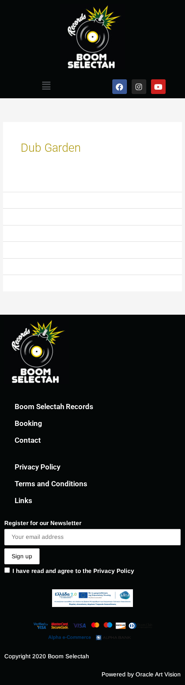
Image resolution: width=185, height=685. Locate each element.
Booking (28, 423)
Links (23, 500)
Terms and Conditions (51, 483)
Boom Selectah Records (54, 406)
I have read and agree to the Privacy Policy (73, 571)
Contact (28, 440)
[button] (46, 86)
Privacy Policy (37, 467)
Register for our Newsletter (42, 523)
